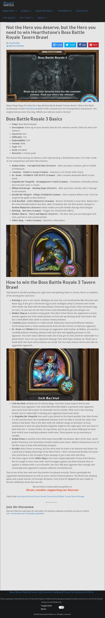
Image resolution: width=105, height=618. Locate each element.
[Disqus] (52, 554)
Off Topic (25, 18)
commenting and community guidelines (27, 513)
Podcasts (82, 11)
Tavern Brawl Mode (55, 496)
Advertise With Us (85, 592)
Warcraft (9, 11)
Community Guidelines (52, 592)
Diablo (25, 11)
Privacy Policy (69, 592)
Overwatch (65, 11)
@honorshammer (16, 46)
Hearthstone (43, 11)
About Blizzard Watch (19, 592)
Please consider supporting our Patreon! (52, 490)
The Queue (9, 18)
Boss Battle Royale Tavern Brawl (32, 496)
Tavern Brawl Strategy (74, 496)
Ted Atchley (14, 43)
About (41, 18)
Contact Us (35, 592)
